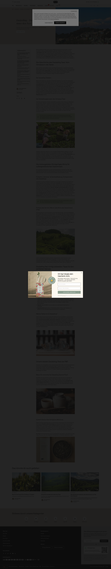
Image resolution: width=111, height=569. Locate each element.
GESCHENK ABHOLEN (69, 292)
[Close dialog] (81, 273)
